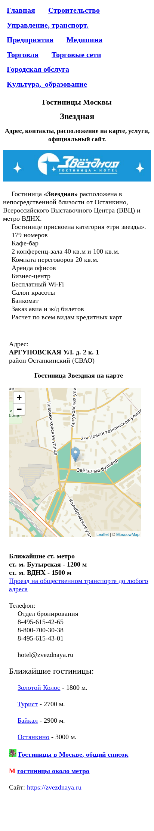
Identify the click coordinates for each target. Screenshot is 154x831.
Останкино (33, 737)
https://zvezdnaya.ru (54, 787)
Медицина (84, 39)
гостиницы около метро (53, 771)
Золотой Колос (39, 687)
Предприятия (30, 39)
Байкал (28, 720)
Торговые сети (76, 54)
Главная (21, 10)
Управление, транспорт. (48, 25)
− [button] (19, 409)
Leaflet (102, 534)
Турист (28, 704)
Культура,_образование (47, 84)
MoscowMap (127, 534)
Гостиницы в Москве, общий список (73, 754)
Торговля (22, 54)
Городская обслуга (38, 69)
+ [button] (19, 397)
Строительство (74, 10)
